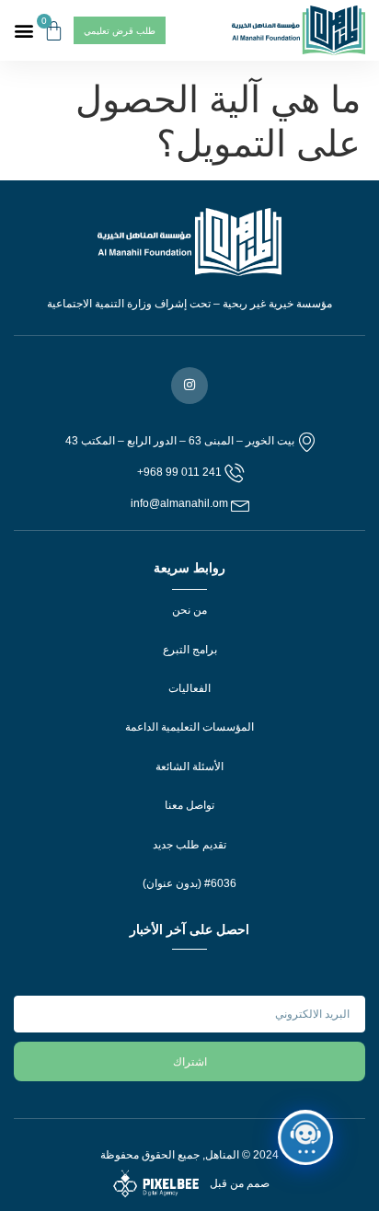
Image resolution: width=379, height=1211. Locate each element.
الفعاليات (189, 688)
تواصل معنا (189, 805)
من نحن (189, 610)
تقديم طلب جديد (189, 844)
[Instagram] (189, 385)
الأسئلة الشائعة (189, 766)
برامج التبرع (190, 649)
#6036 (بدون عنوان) (189, 883)
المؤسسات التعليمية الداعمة (189, 727)
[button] (24, 30)
